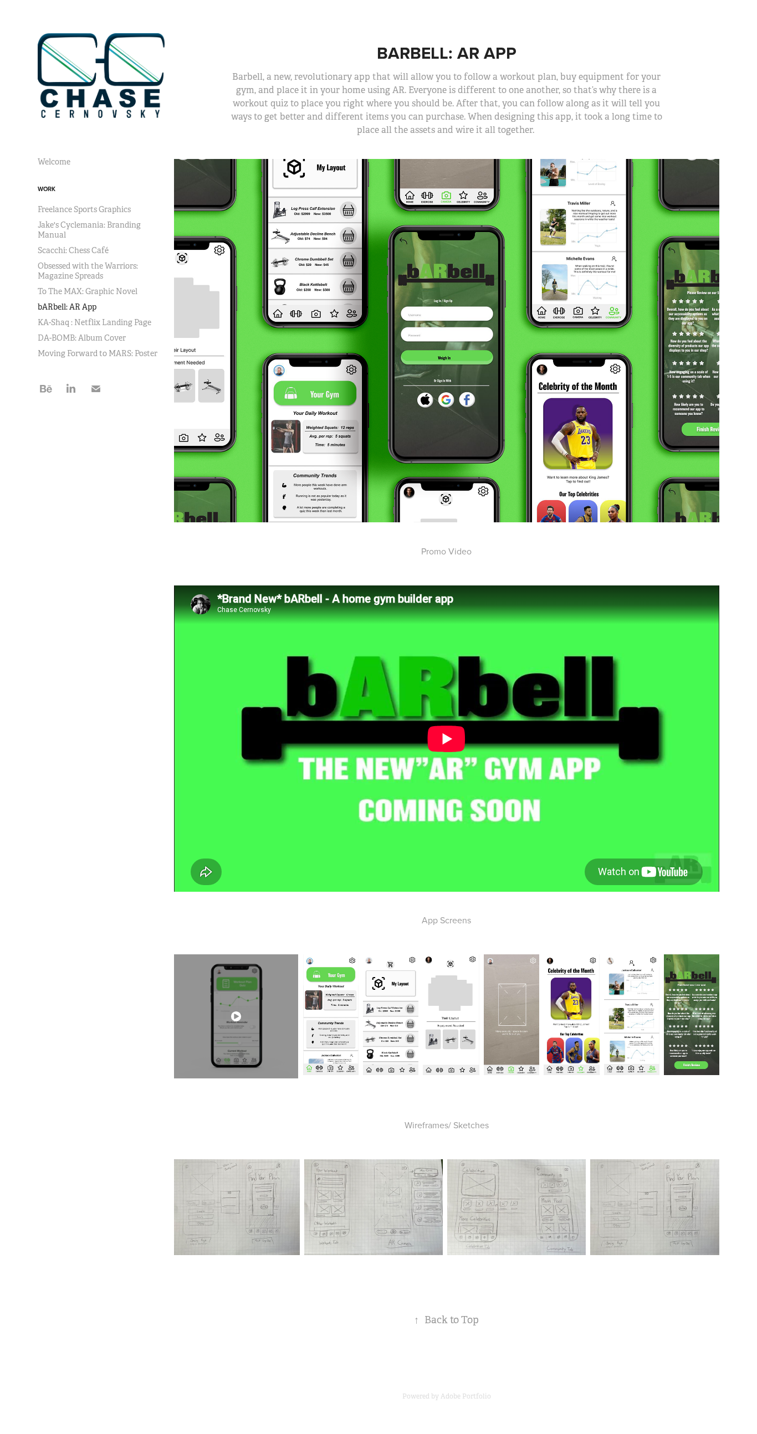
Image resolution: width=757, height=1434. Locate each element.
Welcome (54, 162)
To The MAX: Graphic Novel (87, 291)
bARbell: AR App (67, 307)
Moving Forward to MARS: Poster (97, 353)
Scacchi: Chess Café (73, 250)
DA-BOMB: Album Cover (82, 338)
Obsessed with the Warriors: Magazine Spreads (88, 271)
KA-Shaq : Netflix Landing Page (94, 322)
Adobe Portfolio (466, 1396)
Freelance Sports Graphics (84, 209)
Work (46, 188)
